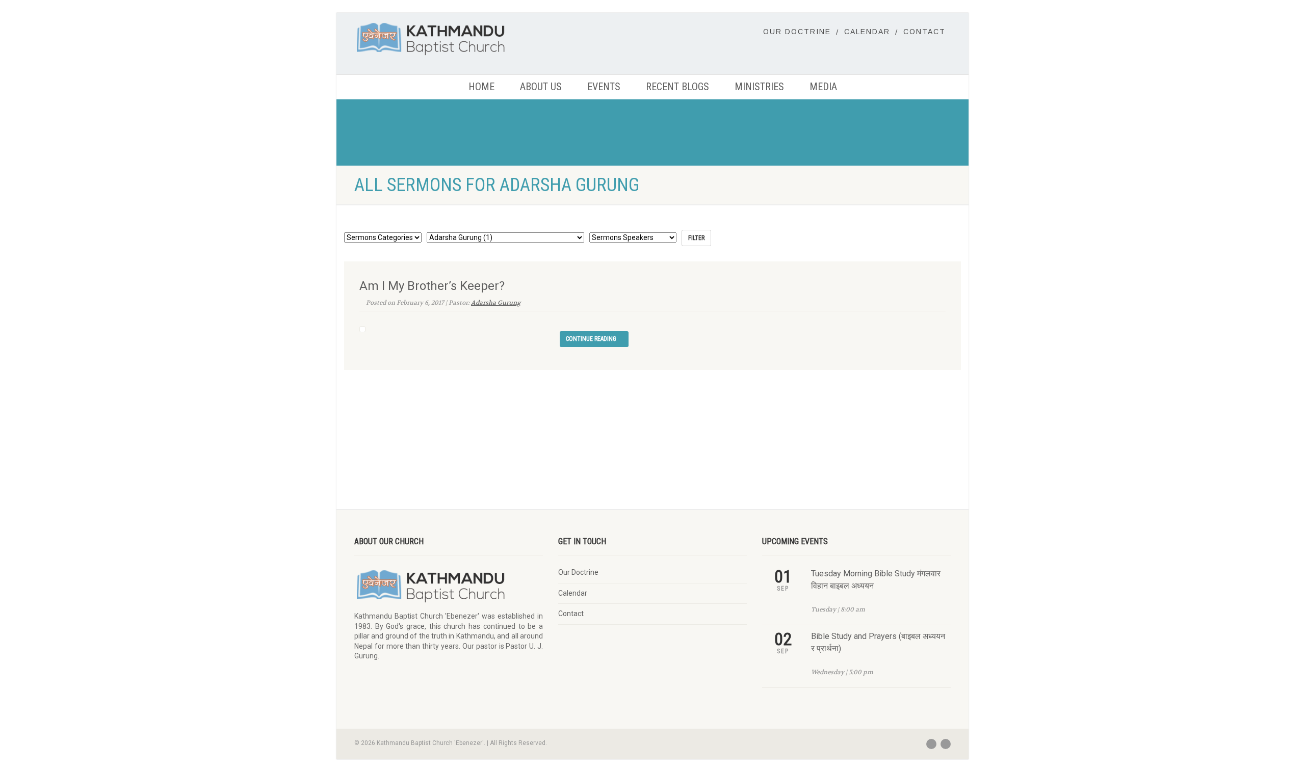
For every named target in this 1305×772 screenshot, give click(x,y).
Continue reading (592, 338)
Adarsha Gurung (495, 303)
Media (823, 87)
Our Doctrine (797, 31)
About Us (541, 87)
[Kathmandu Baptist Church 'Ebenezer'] (448, 38)
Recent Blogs (677, 87)
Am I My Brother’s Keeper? (432, 286)
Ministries (759, 87)
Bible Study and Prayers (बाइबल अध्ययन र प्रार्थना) (878, 642)
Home (481, 87)
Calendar (867, 31)
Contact (924, 31)
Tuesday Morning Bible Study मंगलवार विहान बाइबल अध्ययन (876, 580)
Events (603, 87)
